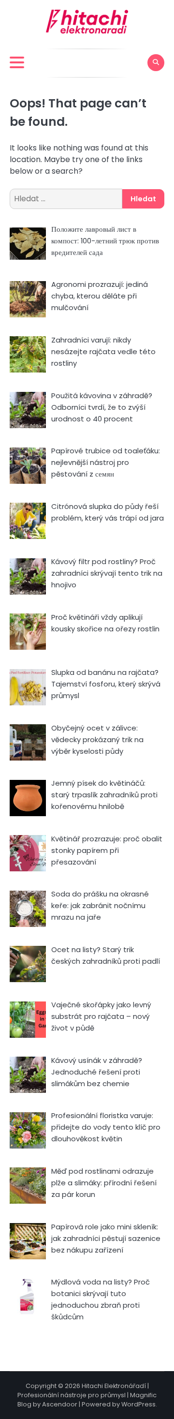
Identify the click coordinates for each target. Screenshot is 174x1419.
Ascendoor (59, 1404)
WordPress (138, 1404)
